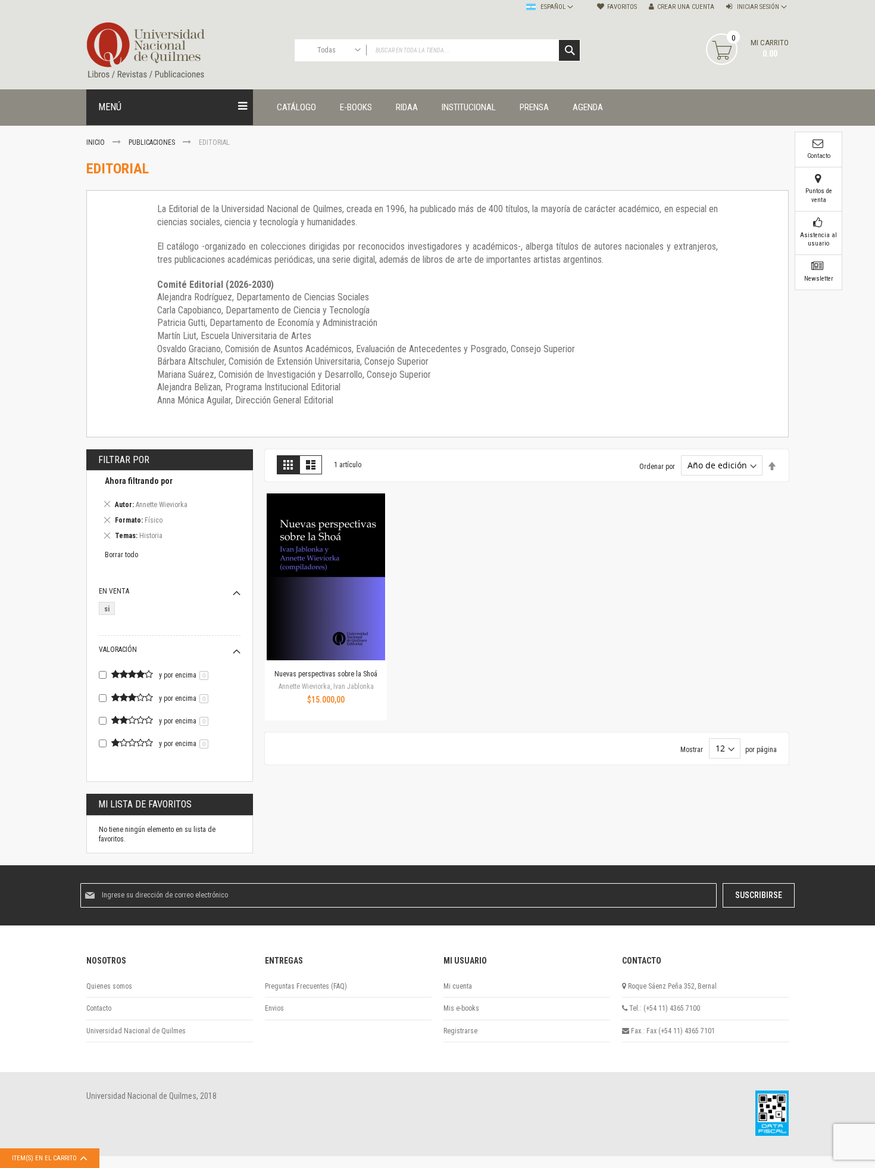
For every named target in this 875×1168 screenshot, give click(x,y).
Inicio (96, 142)
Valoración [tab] (118, 649)
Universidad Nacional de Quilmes (136, 1031)
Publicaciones (153, 142)
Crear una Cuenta (685, 7)
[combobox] (437, 50)
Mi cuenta (457, 986)
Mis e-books (461, 1008)
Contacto (98, 1008)
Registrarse (460, 1031)
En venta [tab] (114, 591)
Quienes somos (109, 986)
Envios (274, 1008)
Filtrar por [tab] (123, 459)
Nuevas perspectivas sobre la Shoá (325, 674)
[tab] (169, 510)
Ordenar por (657, 466)
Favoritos (622, 7)
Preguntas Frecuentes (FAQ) (306, 986)
